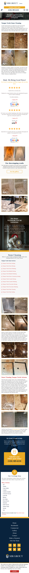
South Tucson (6, 504)
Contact (14, 535)
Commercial (14, 528)
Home (14, 523)
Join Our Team (14, 541)
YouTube (10, 549)
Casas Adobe (6, 488)
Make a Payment (14, 538)
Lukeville (5, 495)
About (14, 533)
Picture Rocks (6, 501)
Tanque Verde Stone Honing (9, 266)
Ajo (4, 484)
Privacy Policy (11, 565)
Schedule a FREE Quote (14, 7)
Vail (4, 510)
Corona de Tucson (7, 493)
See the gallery (14, 171)
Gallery (14, 530)
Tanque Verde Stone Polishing (9, 268)
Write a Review (1, 10)
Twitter (19, 545)
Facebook (14, 545)
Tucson (4, 508)
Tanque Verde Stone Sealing (9, 263)
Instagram (10, 545)
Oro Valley (5, 499)
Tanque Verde (6, 506)
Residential (14, 525)
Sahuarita (5, 502)
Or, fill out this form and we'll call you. (14, 463)
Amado (4, 486)
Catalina (4, 490)
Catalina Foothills (7, 491)
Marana (4, 497)
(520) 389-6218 (13, 10)
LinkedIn (14, 549)
